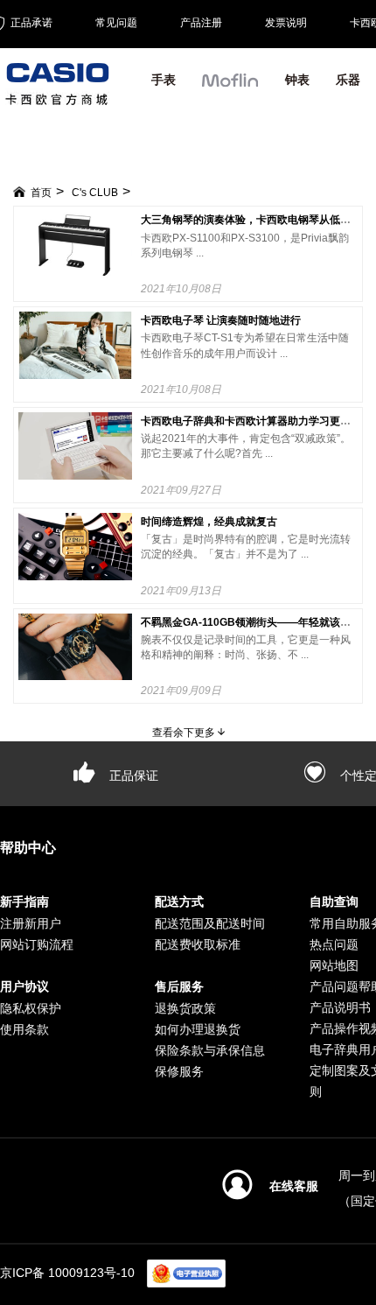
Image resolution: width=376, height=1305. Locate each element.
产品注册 (201, 23)
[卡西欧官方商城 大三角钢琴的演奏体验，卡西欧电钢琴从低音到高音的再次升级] (75, 244)
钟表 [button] (297, 80)
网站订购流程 (36, 944)
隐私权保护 (30, 1008)
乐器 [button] (348, 80)
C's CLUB (95, 192)
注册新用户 (30, 923)
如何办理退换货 (197, 1029)
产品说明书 (340, 1007)
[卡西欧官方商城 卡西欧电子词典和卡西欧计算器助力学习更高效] (75, 446)
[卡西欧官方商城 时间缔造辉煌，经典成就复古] (75, 546)
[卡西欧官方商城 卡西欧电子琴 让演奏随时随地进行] (75, 345)
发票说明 (286, 23)
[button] (230, 87)
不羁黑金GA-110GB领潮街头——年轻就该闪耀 (251, 622)
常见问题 (116, 23)
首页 (41, 192)
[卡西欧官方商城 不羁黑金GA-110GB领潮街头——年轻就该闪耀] (75, 647)
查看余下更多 (185, 732)
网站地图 (334, 965)
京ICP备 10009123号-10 (67, 1273)
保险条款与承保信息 (210, 1050)
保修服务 (179, 1071)
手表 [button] (163, 80)
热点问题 (334, 944)
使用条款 (24, 1029)
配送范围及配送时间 (210, 923)
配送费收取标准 (197, 944)
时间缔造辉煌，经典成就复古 (209, 522)
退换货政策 (185, 1008)
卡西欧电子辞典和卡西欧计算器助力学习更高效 (251, 421)
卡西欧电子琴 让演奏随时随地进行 (221, 320)
